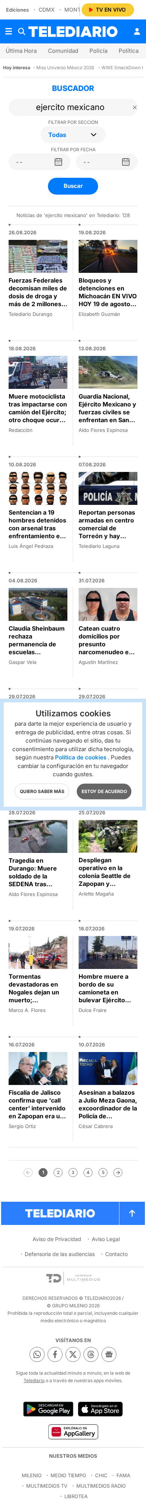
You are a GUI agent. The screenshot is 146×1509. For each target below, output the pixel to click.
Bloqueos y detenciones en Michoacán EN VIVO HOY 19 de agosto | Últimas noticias (108, 296)
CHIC (101, 1475)
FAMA (123, 1475)
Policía (98, 50)
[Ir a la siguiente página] (118, 1172)
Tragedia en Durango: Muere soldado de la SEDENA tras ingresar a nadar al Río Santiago (36, 880)
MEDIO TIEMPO (68, 1475)
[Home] (73, 31)
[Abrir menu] (8, 31)
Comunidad (63, 50)
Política (129, 50)
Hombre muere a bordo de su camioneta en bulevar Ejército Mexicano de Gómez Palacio (103, 996)
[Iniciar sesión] (137, 31)
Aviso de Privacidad (57, 1239)
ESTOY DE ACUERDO (104, 791)
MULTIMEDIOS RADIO (101, 1486)
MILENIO (32, 1475)
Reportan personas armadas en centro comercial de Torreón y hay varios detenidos (107, 528)
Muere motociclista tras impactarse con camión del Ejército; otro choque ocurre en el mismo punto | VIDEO (38, 416)
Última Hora (21, 50)
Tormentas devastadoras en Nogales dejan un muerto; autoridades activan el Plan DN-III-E (38, 996)
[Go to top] (132, 1213)
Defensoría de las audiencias (60, 1254)
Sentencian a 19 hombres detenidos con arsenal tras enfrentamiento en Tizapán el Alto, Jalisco (37, 532)
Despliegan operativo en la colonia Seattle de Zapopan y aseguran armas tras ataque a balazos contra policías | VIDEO (105, 887)
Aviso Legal (106, 1239)
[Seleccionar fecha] (58, 162)
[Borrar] (134, 107)
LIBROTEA (76, 1496)
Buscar (73, 185)
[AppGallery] (73, 1431)
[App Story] (100, 1409)
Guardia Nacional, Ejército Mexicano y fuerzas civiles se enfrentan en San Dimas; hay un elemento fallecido (107, 416)
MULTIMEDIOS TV (46, 1486)
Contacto (116, 1254)
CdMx (47, 9)
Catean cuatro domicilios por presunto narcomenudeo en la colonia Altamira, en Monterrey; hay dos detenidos (106, 652)
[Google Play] (48, 1409)
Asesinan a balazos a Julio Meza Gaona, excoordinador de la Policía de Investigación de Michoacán (108, 1112)
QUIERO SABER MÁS (42, 791)
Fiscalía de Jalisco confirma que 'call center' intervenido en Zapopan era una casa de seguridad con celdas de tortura (38, 1116)
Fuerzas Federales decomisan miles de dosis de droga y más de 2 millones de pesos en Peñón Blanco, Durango (38, 300)
